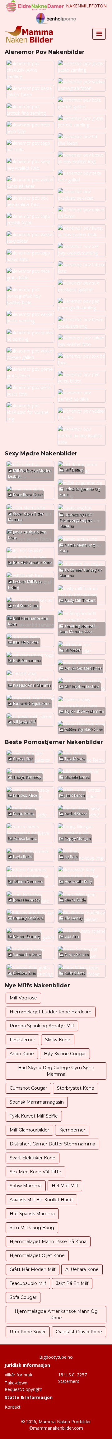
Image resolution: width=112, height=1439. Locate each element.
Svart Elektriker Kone (32, 1158)
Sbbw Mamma (26, 1186)
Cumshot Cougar (28, 1088)
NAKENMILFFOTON (86, 6)
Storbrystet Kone (75, 1088)
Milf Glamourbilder (29, 1130)
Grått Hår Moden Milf (32, 1269)
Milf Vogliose (23, 998)
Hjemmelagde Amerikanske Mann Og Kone (56, 1314)
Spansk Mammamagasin (37, 1102)
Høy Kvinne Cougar (65, 1053)
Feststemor (22, 1040)
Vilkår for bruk (18, 1375)
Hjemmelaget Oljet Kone (37, 1255)
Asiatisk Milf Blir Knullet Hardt (41, 1199)
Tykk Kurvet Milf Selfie (34, 1116)
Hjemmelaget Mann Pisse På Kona (48, 1241)
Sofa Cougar (23, 1297)
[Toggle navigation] (99, 34)
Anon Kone (22, 1053)
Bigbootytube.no (56, 1357)
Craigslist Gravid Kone (79, 1332)
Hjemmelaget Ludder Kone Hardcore (50, 1012)
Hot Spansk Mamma (32, 1213)
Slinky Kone (57, 1040)
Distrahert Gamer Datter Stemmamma (52, 1144)
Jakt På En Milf (72, 1283)
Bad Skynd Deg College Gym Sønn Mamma (56, 1071)
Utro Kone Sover (28, 1332)
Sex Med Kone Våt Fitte (35, 1172)
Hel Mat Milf (65, 1186)
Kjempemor (72, 1130)
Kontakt (13, 1407)
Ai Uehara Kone (82, 1269)
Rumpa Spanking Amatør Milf (42, 1026)
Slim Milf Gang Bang (32, 1227)
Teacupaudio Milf (28, 1283)
